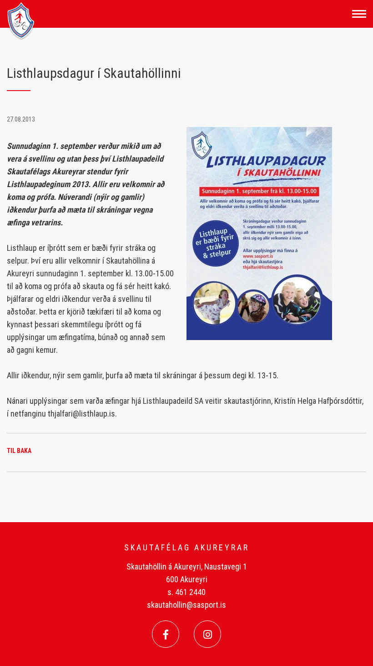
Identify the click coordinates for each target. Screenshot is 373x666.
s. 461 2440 (186, 592)
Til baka (19, 450)
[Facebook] (165, 634)
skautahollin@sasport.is (186, 605)
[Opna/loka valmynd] (359, 14)
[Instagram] (207, 634)
